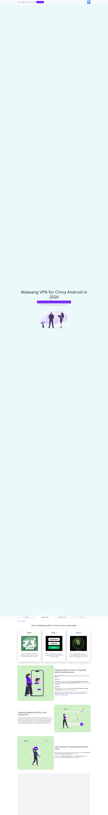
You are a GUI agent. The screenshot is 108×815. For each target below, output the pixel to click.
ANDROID (45, 617)
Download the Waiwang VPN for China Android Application (54, 302)
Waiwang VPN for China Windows (77, 693)
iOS (27, 617)
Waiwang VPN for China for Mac (61, 693)
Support (28, 2)
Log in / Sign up (40, 2)
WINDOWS (64, 617)
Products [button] (23, 2)
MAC (82, 617)
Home (19, 2)
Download (33, 2)
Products (23, 621)
